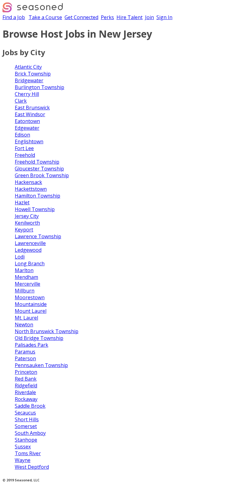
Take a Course (45, 17)
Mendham (26, 277)
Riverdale (25, 392)
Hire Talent (129, 17)
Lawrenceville (30, 243)
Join (149, 17)
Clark (21, 100)
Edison (22, 134)
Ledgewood (28, 250)
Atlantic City (28, 66)
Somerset (26, 426)
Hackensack (28, 182)
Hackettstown (31, 189)
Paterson (25, 358)
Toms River (28, 453)
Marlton (24, 270)
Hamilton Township (37, 195)
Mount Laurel (30, 311)
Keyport (24, 229)
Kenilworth (27, 222)
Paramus (25, 351)
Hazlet (22, 202)
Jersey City (27, 216)
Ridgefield (26, 385)
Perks (107, 17)
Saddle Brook (30, 405)
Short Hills (27, 419)
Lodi (20, 256)
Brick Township (33, 73)
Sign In (164, 17)
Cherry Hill (27, 94)
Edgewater (27, 128)
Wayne (22, 460)
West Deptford (32, 466)
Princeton (26, 372)
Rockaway (26, 399)
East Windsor (30, 114)
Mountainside (31, 304)
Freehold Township (37, 161)
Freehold (25, 155)
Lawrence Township (38, 236)
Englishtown (29, 141)
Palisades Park (31, 344)
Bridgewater (29, 80)
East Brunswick (32, 107)
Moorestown (30, 297)
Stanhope (26, 439)
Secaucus (25, 412)
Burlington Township (39, 87)
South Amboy (30, 433)
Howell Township (35, 209)
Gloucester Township (39, 168)
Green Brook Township (42, 175)
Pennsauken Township (41, 365)
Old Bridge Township (39, 338)
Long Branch (30, 263)
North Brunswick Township (46, 331)
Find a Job (13, 17)
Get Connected (81, 17)
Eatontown (27, 121)
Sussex (23, 446)
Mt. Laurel (26, 317)
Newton (24, 324)
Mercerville (27, 283)
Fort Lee (24, 148)
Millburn (24, 290)
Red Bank (26, 378)
